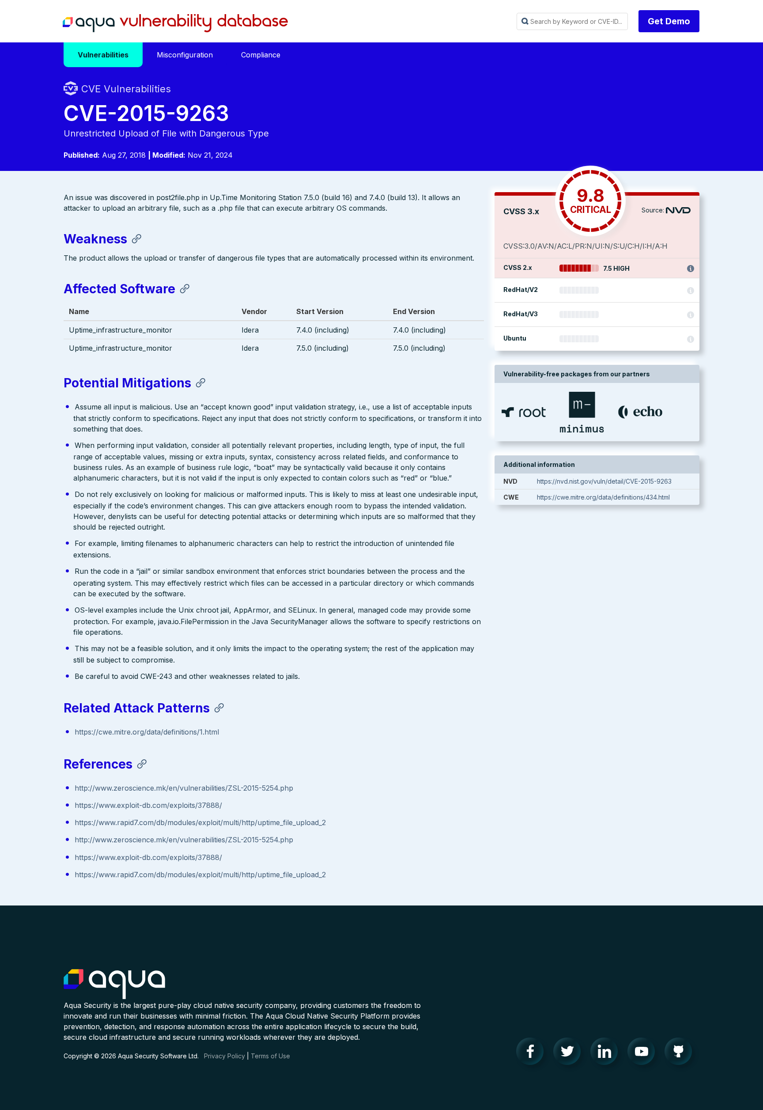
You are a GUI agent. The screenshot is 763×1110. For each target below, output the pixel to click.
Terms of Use (270, 1056)
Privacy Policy (224, 1056)
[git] (680, 1053)
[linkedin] (606, 1053)
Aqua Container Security (114, 984)
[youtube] (643, 1053)
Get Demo (669, 21)
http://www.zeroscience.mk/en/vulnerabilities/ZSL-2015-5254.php (184, 788)
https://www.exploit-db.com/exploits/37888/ (148, 805)
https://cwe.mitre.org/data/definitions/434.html (603, 497)
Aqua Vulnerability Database (175, 23)
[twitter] (569, 1053)
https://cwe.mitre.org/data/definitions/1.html (147, 731)
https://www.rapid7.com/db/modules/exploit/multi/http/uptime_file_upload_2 (200, 822)
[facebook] (532, 1053)
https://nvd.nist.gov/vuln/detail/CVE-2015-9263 (604, 481)
